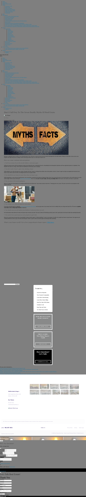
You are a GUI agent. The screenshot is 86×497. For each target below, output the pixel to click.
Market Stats (7, 7)
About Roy (5, 2)
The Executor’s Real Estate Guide (12, 16)
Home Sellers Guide (9, 18)
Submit (1, 461)
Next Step (2, 457)
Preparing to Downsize (9, 17)
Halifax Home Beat (9, 11)
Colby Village (10, 31)
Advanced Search (8, 43)
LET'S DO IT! (3, 471)
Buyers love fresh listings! (25, 178)
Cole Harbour (10, 32)
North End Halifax (11, 36)
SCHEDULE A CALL (43, 361)
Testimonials (7, 12)
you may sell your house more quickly (28, 206)
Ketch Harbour (11, 35)
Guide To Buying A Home (10, 41)
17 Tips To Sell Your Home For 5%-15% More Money (16, 20)
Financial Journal (8, 19)
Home (4, 1)
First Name (2, 449)
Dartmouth (10, 33)
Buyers (4, 27)
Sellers (4, 4)
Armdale (9, 29)
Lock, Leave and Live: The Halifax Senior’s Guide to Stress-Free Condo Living (21, 25)
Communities (7, 28)
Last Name (2, 451)
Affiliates (7, 52)
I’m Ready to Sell (8, 6)
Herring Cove (10, 34)
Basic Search (7, 44)
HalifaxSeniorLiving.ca (13, 391)
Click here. (50, 222)
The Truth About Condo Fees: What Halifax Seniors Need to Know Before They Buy (22, 26)
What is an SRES (8, 8)
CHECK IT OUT (43, 344)
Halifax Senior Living (7, 3)
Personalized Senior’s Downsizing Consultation (14, 23)
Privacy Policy (69, 427)
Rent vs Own (7, 22)
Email (1, 452)
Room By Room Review (10, 9)
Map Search (7, 42)
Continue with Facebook (5, 463)
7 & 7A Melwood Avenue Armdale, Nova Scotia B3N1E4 (16, 48)
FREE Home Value (43, 326)
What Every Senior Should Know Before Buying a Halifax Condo (18, 24)
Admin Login (81, 427)
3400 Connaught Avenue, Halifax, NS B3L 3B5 (14, 49)
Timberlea (10, 39)
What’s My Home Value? (10, 10)
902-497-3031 (11, 402)
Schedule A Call (8, 51)
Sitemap (75, 427)
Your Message (3, 456)
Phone (1, 453)
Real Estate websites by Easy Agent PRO (8, 433)
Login (6, 45)
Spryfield (9, 37)
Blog (3, 14)
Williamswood (10, 40)
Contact (4, 50)
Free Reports (5, 15)
